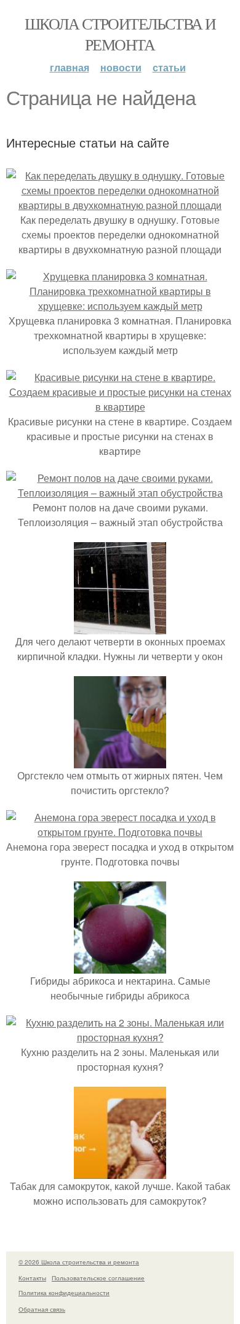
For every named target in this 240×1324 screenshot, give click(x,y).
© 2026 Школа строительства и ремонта (78, 1262)
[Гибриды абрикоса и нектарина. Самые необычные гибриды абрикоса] (120, 966)
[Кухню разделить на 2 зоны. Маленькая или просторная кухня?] (120, 1037)
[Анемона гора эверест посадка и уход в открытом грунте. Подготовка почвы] (120, 832)
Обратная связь (41, 1309)
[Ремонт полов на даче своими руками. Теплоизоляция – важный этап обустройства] (120, 493)
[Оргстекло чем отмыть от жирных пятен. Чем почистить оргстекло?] (120, 761)
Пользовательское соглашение (98, 1278)
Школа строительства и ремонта (120, 34)
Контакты (32, 1278)
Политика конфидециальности (64, 1292)
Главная (69, 67)
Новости (121, 67)
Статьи (169, 67)
